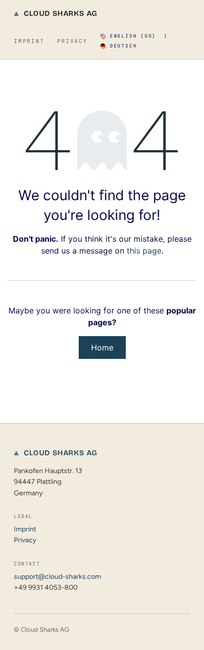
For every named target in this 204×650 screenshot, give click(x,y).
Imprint (29, 41)
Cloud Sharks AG (61, 13)
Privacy (72, 41)
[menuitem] (128, 36)
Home (102, 347)
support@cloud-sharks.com (57, 576)
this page (144, 251)
